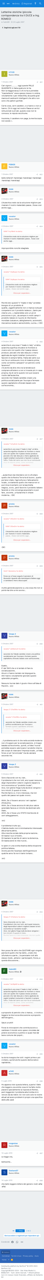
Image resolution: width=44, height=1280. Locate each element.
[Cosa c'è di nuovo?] (35, 3)
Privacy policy (28, 1256)
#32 (41, 774)
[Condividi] (37, 82)
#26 (41, 342)
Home (4, 1260)
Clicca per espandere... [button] (22, 293)
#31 (41, 705)
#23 (41, 199)
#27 (41, 439)
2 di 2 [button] (28, 1231)
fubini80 (6, 22)
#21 (41, 82)
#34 (41, 979)
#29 (41, 566)
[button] (3, 4)
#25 (41, 267)
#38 (41, 1180)
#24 (41, 226)
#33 (41, 912)
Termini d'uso (16, 1256)
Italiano (6, 1252)
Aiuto (37, 1256)
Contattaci (6, 1256)
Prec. (21, 1231)
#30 (41, 644)
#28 (41, 514)
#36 (41, 1081)
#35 (41, 1054)
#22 (41, 174)
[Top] (8, 1260)
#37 (41, 1153)
